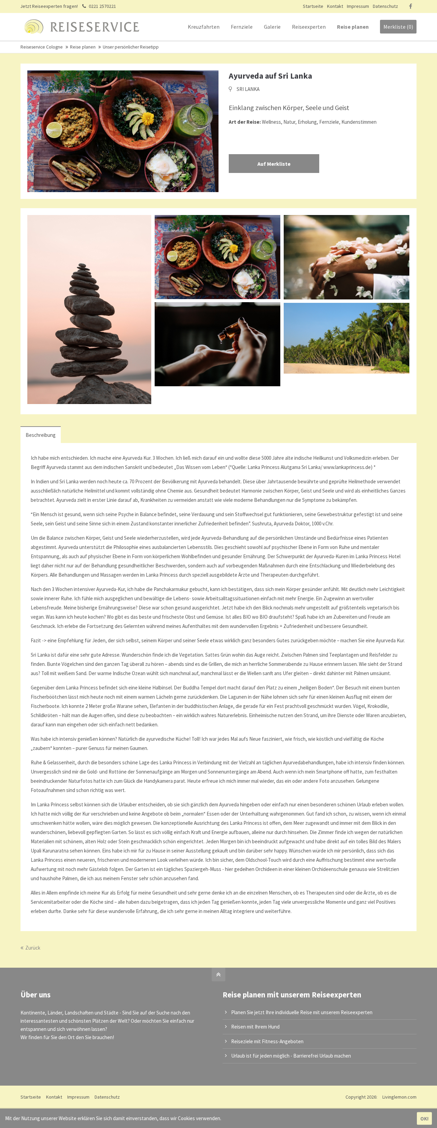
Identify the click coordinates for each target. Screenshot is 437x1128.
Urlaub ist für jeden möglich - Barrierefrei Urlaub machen (291, 1055)
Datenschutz (385, 6)
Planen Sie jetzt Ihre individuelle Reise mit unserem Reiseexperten (301, 1012)
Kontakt (335, 6)
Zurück (32, 947)
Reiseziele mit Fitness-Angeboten (267, 1041)
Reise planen (83, 47)
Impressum (358, 6)
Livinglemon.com (399, 1097)
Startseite (313, 6)
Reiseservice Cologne (41, 47)
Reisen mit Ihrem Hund (255, 1026)
